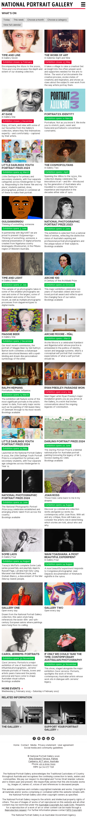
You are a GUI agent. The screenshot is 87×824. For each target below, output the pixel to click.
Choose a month (35, 20)
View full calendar (12, 25)
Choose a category (57, 20)
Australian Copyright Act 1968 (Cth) (56, 805)
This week (19, 20)
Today (6, 20)
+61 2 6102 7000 (47, 764)
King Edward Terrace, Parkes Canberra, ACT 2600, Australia (43, 760)
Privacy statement (47, 745)
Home (16, 745)
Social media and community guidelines (43, 747)
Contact (25, 745)
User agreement (66, 745)
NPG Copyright (74, 810)
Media (33, 745)
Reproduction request (16, 810)
